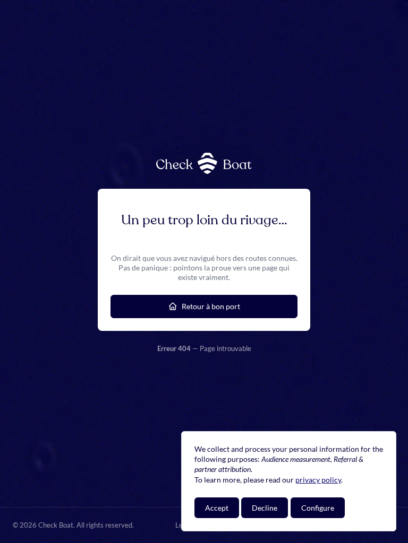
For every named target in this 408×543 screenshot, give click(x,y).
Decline (264, 507)
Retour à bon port (211, 306)
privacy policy (318, 479)
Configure (317, 507)
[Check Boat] (204, 163)
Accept (216, 507)
